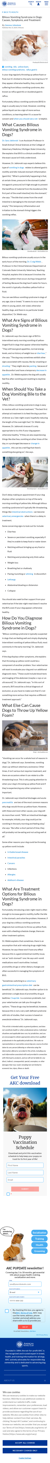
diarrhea (41, 353)
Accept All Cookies (25, 1443)
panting (32, 366)
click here (33, 1331)
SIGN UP (25, 1327)
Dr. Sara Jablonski (10, 140)
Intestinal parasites (16, 857)
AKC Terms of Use (24, 1312)
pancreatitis (7, 802)
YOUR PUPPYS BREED (14, 1289)
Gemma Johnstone (13, 25)
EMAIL (10, 1280)
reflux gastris (31, 69)
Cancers (11, 863)
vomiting (8, 66)
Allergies (11, 874)
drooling (6, 366)
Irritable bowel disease (17, 852)
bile (15, 66)
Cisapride (15, 998)
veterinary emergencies (12, 516)
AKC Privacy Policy (42, 1335)
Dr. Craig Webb (34, 261)
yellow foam (23, 66)
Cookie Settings (25, 1458)
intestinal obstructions (22, 511)
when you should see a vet (26, 118)
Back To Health (11, 12)
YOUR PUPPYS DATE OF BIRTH (16, 1297)
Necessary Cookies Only (25, 1450)
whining (29, 574)
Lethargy (11, 579)
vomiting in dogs (16, 167)
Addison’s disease (15, 880)
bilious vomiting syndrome (13, 69)
